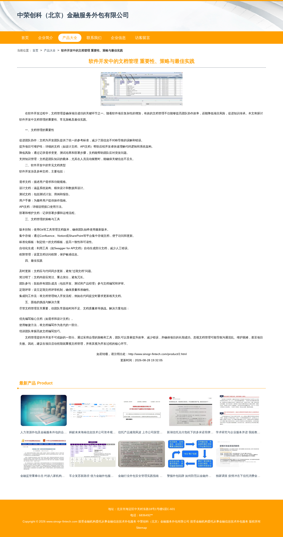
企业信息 (118, 38)
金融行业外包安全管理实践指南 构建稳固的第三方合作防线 (156, 475)
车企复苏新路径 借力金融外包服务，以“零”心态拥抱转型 (105, 475)
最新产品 (27, 383)
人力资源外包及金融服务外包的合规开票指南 (49, 432)
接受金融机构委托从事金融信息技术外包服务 (107, 521)
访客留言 (142, 38)
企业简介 (45, 38)
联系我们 (94, 38)
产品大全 (69, 38)
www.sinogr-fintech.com (61, 521)
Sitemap (141, 527)
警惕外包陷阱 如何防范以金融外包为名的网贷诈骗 (199, 475)
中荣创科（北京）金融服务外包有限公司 (73, 15)
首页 (25, 38)
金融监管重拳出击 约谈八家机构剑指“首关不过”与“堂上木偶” (59, 475)
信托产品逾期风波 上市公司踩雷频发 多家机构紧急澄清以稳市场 (159, 432)
